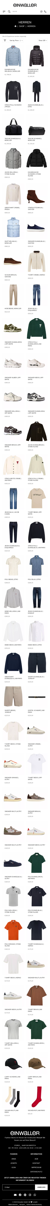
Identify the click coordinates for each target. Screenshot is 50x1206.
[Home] (15, 26)
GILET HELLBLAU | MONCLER (11, 242)
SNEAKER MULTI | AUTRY (13, 811)
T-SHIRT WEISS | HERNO (13, 978)
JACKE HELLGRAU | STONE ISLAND (11, 173)
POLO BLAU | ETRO (34, 579)
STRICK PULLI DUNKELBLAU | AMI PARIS (36, 546)
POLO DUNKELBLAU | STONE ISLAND (35, 911)
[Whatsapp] (34, 1195)
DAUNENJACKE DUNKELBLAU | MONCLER (33, 71)
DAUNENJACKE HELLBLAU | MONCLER (12, 70)
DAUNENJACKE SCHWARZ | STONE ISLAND (34, 174)
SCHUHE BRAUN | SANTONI (11, 276)
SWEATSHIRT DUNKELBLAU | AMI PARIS (13, 677)
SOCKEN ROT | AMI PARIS (36, 1110)
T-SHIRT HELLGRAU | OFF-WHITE (12, 1044)
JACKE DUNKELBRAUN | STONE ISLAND (36, 446)
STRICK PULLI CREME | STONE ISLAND (35, 479)
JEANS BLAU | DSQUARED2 (32, 309)
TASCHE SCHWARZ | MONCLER (35, 139)
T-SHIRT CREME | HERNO (36, 275)
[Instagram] (30, 1195)
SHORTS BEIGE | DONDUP (10, 711)
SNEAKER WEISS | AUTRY (36, 845)
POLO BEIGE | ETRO (11, 579)
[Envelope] (15, 1195)
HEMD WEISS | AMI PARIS (13, 645)
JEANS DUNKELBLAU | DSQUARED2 (12, 546)
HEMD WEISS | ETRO (35, 645)
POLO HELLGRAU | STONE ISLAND (11, 911)
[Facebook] (20, 1195)
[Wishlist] (13, 61)
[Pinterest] (25, 1195)
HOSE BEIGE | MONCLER (13, 308)
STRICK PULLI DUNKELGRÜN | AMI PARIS (34, 344)
